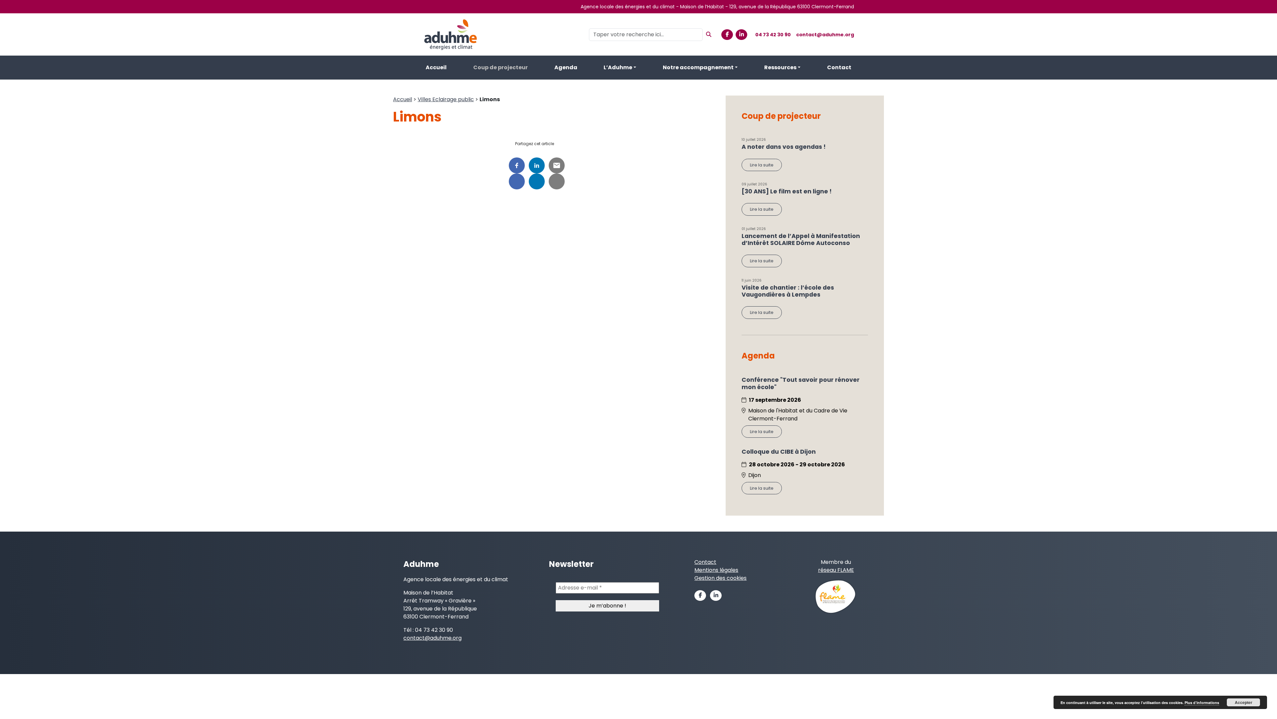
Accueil (436, 67)
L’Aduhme (618, 67)
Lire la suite (762, 165)
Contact (839, 67)
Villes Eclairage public (446, 99)
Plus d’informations (1202, 702)
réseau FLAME (836, 570)
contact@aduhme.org (825, 34)
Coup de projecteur (500, 67)
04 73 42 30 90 (773, 34)
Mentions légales (716, 570)
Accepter (1243, 702)
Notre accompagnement (698, 67)
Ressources (780, 67)
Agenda (565, 67)
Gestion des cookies (720, 578)
